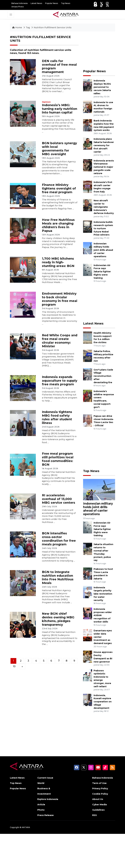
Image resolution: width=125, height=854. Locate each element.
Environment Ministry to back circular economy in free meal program (59, 299)
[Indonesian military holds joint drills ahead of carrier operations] (87, 248)
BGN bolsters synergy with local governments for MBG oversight (59, 148)
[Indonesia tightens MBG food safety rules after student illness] (23, 422)
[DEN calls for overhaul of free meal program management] (23, 71)
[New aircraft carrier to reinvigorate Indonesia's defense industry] (87, 204)
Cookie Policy (100, 793)
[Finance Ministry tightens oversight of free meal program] (23, 195)
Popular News (51, 3)
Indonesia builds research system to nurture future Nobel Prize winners (103, 228)
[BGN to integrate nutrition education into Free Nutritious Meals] (23, 583)
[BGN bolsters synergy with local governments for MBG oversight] (23, 154)
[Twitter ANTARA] (101, 3)
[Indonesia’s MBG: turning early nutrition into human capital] (23, 113)
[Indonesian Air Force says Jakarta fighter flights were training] (87, 269)
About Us (97, 799)
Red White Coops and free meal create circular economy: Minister (59, 340)
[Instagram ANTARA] (107, 3)
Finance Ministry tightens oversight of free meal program (59, 188)
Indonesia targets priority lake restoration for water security (103, 594)
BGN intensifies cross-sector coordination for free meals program (59, 538)
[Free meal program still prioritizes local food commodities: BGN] (23, 464)
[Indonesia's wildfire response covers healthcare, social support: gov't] (87, 395)
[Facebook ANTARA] (95, 3)
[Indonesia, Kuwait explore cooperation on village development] (87, 699)
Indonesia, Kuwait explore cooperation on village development (103, 701)
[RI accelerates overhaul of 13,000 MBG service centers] (23, 506)
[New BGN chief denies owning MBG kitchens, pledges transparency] (23, 624)
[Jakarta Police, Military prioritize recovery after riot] (87, 355)
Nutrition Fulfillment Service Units (52, 27)
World (40, 783)
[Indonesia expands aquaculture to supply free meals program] (23, 387)
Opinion (46, 102)
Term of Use (99, 783)
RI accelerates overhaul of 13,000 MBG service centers (58, 498)
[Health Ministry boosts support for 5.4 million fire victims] (87, 337)
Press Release (45, 815)
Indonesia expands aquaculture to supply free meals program (59, 380)
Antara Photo (17, 6)
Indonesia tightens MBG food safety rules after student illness (57, 417)
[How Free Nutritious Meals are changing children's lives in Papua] (23, 230)
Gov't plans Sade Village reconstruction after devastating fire (103, 376)
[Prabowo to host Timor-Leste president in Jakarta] (87, 573)
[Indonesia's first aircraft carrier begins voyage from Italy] (87, 186)
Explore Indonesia (47, 799)
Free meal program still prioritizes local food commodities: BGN (57, 459)
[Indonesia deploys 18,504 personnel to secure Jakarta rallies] (87, 85)
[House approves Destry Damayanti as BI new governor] (87, 656)
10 (14, 666)
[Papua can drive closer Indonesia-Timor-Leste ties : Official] (87, 420)
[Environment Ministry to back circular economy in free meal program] (23, 304)
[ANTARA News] (65, 14)
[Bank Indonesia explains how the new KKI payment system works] (87, 125)
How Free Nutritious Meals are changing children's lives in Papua (58, 225)
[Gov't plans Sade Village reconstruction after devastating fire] (87, 374)
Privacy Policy (100, 788)
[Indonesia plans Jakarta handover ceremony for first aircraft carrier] (87, 143)
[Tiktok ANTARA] (101, 5)
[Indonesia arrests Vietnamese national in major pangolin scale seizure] (87, 165)
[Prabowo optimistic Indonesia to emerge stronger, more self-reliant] (87, 674)
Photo (41, 809)
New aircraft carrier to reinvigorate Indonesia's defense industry (104, 207)
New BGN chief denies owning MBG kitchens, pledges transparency (58, 619)
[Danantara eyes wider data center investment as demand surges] (87, 634)
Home (19, 27)
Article (41, 804)
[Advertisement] (99, 50)
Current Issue (45, 777)
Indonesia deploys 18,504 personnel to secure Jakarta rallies (102, 87)
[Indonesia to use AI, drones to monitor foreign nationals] (87, 106)
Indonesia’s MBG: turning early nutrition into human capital (59, 108)
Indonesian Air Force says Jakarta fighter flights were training (102, 271)
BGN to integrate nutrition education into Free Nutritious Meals (57, 577)
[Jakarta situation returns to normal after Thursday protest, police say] (87, 548)
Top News (65, 3)
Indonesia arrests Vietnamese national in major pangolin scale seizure (104, 167)
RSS (94, 815)
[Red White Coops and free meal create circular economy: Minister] (23, 346)
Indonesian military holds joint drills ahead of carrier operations (103, 250)
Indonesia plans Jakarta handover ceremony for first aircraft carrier (104, 145)
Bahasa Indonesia (19, 3)
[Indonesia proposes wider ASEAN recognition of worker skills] (87, 613)
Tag (28, 27)
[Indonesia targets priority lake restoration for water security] (87, 591)
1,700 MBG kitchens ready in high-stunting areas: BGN (58, 262)
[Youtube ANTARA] (95, 5)
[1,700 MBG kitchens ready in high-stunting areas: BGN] (23, 269)
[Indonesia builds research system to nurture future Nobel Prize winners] (87, 226)
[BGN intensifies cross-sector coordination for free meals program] (23, 544)
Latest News (36, 3)
